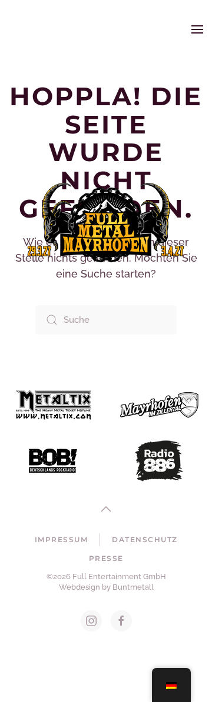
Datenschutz (145, 539)
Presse (106, 558)
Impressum (61, 539)
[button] (197, 29)
